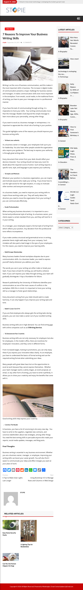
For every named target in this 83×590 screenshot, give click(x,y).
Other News (9, 28)
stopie (4, 42)
